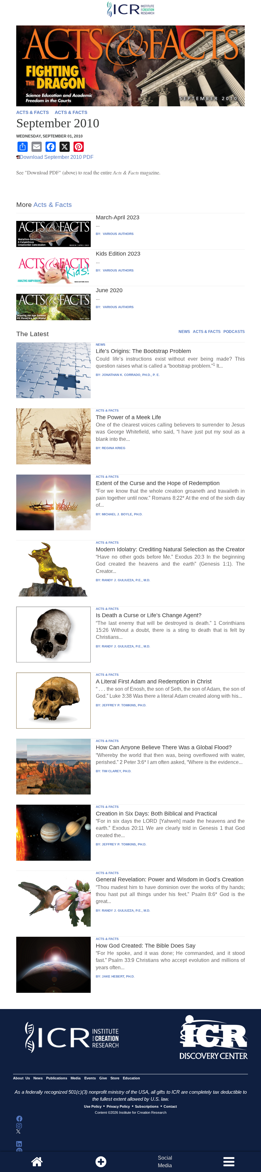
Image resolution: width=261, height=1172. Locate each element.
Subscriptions (147, 1106)
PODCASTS (234, 331)
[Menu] (229, 1162)
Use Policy (93, 1106)
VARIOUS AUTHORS (118, 234)
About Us (21, 1078)
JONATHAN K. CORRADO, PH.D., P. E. (131, 375)
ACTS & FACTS (32, 112)
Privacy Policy (118, 1106)
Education (131, 1078)
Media (76, 1078)
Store (114, 1078)
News (38, 1078)
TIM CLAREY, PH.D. (116, 771)
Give (103, 1078)
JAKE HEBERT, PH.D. (118, 976)
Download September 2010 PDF (57, 157)
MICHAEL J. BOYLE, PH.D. (122, 514)
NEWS (184, 331)
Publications (56, 1078)
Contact (170, 1106)
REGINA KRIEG (113, 448)
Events (90, 1078)
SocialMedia (165, 1161)
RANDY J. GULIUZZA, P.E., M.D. (126, 580)
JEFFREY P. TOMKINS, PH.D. (124, 705)
